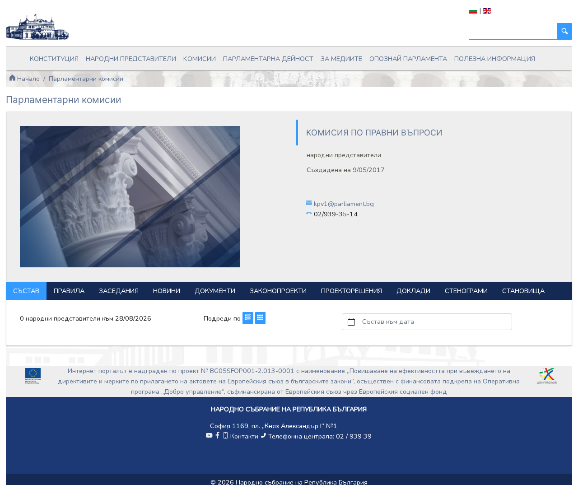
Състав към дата (388, 321)
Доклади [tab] (413, 290)
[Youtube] (209, 436)
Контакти (244, 436)
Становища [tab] (523, 290)
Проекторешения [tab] (351, 290)
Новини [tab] (166, 290)
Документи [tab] (215, 290)
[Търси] (564, 31)
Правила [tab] (69, 290)
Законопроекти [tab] (278, 290)
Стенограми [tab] (466, 290)
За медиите (341, 58)
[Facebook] (217, 436)
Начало (27, 78)
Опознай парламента (408, 58)
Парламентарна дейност (268, 58)
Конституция (54, 58)
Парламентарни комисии (86, 78)
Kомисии (199, 58)
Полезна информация (494, 58)
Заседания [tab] (119, 290)
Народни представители (131, 58)
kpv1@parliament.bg (344, 203)
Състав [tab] (26, 290)
